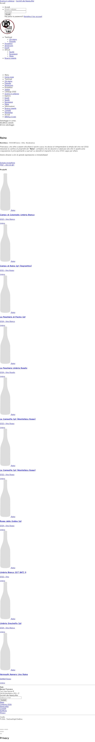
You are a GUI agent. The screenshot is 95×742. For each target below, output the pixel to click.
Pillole (11, 56)
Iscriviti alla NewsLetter (25, 1)
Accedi (8, 14)
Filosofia (12, 41)
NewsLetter (4, 707)
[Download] (3, 729)
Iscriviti (3, 700)
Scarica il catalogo (7, 1)
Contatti (8, 110)
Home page (9, 77)
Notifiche (3, 711)
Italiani (7, 90)
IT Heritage (9, 717)
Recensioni (13, 54)
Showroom (9, 46)
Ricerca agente (10, 58)
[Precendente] (1, 731)
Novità (11, 52)
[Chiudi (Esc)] (1, 729)
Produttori (9, 44)
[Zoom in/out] (7, 729)
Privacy (2, 713)
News (2, 702)
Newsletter (9, 113)
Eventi (7, 48)
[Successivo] (3, 731)
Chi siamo (13, 39)
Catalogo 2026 (6, 704)
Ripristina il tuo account (33, 16)
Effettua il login (10, 117)
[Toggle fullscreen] (5, 729)
